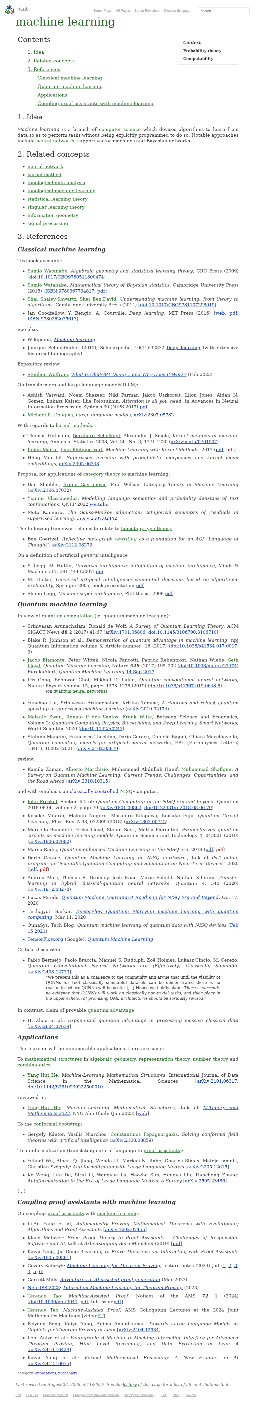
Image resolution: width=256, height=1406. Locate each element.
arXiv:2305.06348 (79, 463)
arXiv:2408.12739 (49, 971)
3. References (44, 69)
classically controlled (94, 791)
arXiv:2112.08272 (72, 544)
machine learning (117, 1213)
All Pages (123, 11)
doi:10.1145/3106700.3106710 (182, 632)
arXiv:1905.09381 (49, 1257)
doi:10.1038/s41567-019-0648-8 (185, 685)
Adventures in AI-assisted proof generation (110, 1279)
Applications (52, 95)
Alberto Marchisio (87, 769)
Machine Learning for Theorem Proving (113, 1265)
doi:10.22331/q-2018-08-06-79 (178, 807)
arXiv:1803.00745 (146, 821)
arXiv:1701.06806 (125, 632)
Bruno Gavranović (84, 484)
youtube (99, 504)
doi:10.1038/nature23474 (208, 665)
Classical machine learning (70, 77)
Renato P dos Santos (92, 716)
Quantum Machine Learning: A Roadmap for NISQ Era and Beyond (140, 897)
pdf (101, 291)
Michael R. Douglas (50, 414)
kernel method (45, 174)
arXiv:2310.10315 (88, 781)
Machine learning (74, 339)
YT (101, 1315)
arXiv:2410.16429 (49, 1349)
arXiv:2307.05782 (154, 414)
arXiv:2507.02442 (97, 518)
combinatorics (34, 1064)
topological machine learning (62, 190)
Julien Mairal (43, 449)
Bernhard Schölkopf (96, 435)
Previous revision (55, 1395)
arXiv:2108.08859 (131, 1140)
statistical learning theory (58, 199)
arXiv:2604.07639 (49, 1026)
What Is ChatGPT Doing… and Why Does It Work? (128, 374)
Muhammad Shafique (206, 769)
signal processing (48, 223)
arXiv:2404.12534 (139, 1329)
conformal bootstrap (57, 1124)
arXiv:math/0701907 (194, 441)
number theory (210, 1059)
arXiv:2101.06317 (217, 1081)
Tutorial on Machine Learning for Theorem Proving (123, 1287)
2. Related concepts (51, 60)
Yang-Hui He (43, 1075)
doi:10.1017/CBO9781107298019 (177, 304)
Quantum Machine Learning (120, 939)
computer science (120, 129)
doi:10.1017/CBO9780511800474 (66, 276)
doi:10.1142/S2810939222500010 (65, 1086)
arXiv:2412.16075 (49, 1363)
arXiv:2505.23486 (205, 1180)
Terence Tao (44, 1295)
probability (67, 1373)
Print (176, 1395)
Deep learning (183, 347)
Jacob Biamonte (46, 660)
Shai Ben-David (98, 299)
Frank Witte (137, 716)
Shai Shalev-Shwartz (52, 299)
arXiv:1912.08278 (49, 889)
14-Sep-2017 (140, 671)
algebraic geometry (112, 1059)
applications (45, 1373)
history (130, 1384)
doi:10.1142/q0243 (101, 728)
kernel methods (74, 425)
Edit (18, 1395)
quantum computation (67, 615)
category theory (101, 474)
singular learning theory (56, 207)
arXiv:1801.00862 (121, 807)
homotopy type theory (146, 528)
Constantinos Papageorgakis (144, 1134)
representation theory (164, 1059)
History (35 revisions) (139, 1395)
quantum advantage (111, 1010)
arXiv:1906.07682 (49, 841)
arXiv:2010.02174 (147, 708)
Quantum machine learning (70, 86)
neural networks (55, 140)
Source (191, 1395)
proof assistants (162, 1150)
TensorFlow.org (45, 939)
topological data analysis (56, 182)
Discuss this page (177, 11)
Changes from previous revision (96, 1395)
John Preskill (42, 801)
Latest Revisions (147, 11)
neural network (45, 166)
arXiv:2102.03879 (98, 748)
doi (99, 571)
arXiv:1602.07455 (125, 1229)
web (220, 313)
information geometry (53, 215)
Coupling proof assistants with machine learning (96, 103)
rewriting (126, 538)
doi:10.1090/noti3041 (53, 1301)
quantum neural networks (80, 691)
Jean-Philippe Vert (82, 449)
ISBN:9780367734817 (69, 291)
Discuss (32, 1395)
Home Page (102, 11)
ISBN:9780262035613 (52, 318)
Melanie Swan (45, 716)
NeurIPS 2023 (44, 1287)
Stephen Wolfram (48, 374)
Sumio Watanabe (47, 270)
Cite (163, 1395)
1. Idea (36, 52)
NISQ (126, 791)
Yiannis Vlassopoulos (53, 498)
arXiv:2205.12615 (207, 1166)
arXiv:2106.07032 (49, 490)
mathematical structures (53, 1059)
